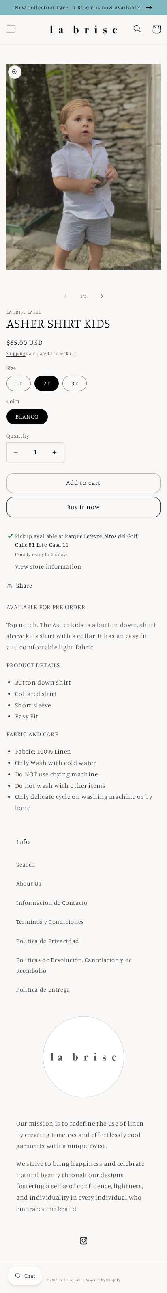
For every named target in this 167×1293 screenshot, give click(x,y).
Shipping (16, 353)
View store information (48, 566)
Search (25, 864)
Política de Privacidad (47, 940)
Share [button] (24, 585)
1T (18, 383)
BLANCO (27, 416)
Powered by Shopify (102, 1280)
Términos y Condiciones (50, 921)
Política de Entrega (43, 989)
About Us (28, 883)
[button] (10, 29)
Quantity (17, 435)
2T (46, 383)
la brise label (71, 1280)
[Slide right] (102, 296)
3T (74, 383)
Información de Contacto (52, 902)
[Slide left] (65, 296)
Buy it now (84, 507)
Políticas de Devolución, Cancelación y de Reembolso (74, 965)
